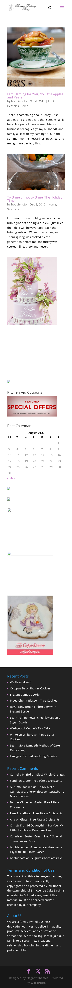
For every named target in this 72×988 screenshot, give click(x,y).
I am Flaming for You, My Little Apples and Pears (35, 95)
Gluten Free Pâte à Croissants (42, 781)
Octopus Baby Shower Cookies (30, 688)
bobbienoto (19, 101)
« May (11, 478)
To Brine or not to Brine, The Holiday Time (34, 199)
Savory (11, 209)
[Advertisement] (27, 352)
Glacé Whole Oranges (50, 774)
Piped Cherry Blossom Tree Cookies (33, 700)
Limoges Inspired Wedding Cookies (33, 756)
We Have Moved (20, 682)
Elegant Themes (37, 978)
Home (24, 106)
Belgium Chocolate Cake (46, 858)
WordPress (38, 983)
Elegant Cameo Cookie (25, 694)
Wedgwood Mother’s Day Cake (30, 728)
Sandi (14, 781)
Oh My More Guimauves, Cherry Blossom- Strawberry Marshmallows (37, 791)
